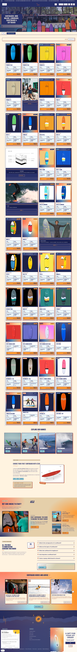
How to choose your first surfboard (34, 639)
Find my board (41, 567)
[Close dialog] (76, 629)
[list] (38, 591)
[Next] (73, 592)
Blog (55, 4)
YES (70, 642)
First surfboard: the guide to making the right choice (39, 518)
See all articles (38, 606)
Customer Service (32, 631)
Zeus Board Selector (32, 636)
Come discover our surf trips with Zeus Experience (36, 0)
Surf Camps (61, 4)
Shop (5, 4)
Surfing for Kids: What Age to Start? (66, 526)
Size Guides (31, 634)
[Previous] (4, 592)
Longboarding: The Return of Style (66, 513)
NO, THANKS (70, 645)
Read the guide (34, 526)
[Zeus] (38, 619)
